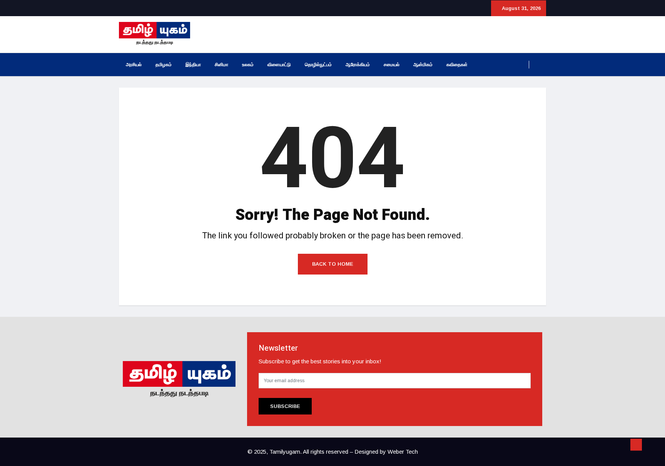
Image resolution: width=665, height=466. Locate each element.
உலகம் (248, 64)
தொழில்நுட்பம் (318, 64)
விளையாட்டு (279, 64)
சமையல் (391, 64)
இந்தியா (193, 64)
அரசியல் (134, 64)
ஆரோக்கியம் (358, 64)
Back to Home (332, 264)
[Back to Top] (636, 445)
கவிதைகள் (457, 64)
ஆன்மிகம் (423, 64)
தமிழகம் (163, 64)
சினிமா (221, 64)
